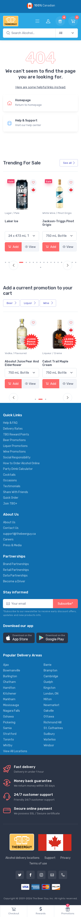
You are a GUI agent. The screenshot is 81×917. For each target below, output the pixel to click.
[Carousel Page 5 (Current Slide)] (21, 262)
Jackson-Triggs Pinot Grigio (58, 223)
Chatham (9, 682)
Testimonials (11, 486)
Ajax (6, 665)
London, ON (51, 693)
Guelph (48, 682)
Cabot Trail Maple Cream (55, 363)
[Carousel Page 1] (5, 262)
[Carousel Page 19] (72, 262)
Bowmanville (11, 670)
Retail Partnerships (16, 570)
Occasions (10, 480)
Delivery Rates (13, 428)
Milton (48, 699)
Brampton (50, 670)
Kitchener (9, 693)
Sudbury (49, 734)
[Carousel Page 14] (54, 262)
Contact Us (10, 528)
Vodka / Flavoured (16, 353)
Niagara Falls (11, 711)
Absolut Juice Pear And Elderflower (22, 363)
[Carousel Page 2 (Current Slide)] (40, 399)
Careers (8, 539)
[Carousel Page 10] (40, 262)
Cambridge (51, 676)
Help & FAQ (10, 423)
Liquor (28, 303)
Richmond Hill (52, 722)
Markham (9, 699)
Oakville (49, 711)
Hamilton (9, 688)
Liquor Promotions (15, 446)
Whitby (7, 745)
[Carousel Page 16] (61, 262)
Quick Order (10, 497)
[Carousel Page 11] (43, 262)
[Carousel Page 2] (9, 262)
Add (15, 247)
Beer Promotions (14, 440)
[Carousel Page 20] (75, 262)
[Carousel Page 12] (47, 262)
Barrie (48, 665)
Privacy (65, 858)
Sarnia (7, 728)
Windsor (49, 745)
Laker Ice (11, 221)
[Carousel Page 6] (26, 262)
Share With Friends (15, 492)
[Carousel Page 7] (29, 262)
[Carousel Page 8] (33, 262)
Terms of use (38, 863)
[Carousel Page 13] (51, 262)
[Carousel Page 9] (36, 262)
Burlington (10, 676)
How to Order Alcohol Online (21, 463)
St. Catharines (53, 728)
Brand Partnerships (16, 564)
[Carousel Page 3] (45, 399)
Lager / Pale (12, 213)
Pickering (9, 722)
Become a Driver (14, 581)
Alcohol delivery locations (22, 858)
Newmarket (51, 705)
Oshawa (8, 716)
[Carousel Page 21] (40, 267)
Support (49, 858)
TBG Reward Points (16, 434)
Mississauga (11, 705)
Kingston (49, 688)
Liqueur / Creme (52, 353)
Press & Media (12, 545)
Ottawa (49, 716)
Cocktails (9, 475)
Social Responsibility (17, 457)
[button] (19, 638)
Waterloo (50, 739)
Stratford (9, 734)
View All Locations (15, 751)
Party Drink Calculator (18, 469)
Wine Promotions (14, 451)
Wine (46, 303)
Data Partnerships (15, 575)
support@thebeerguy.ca (19, 534)
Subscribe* (65, 603)
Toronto (8, 739)
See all (67, 162)
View (32, 247)
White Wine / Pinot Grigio (57, 213)
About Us (9, 522)
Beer (10, 303)
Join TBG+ (10, 503)
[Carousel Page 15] (58, 262)
